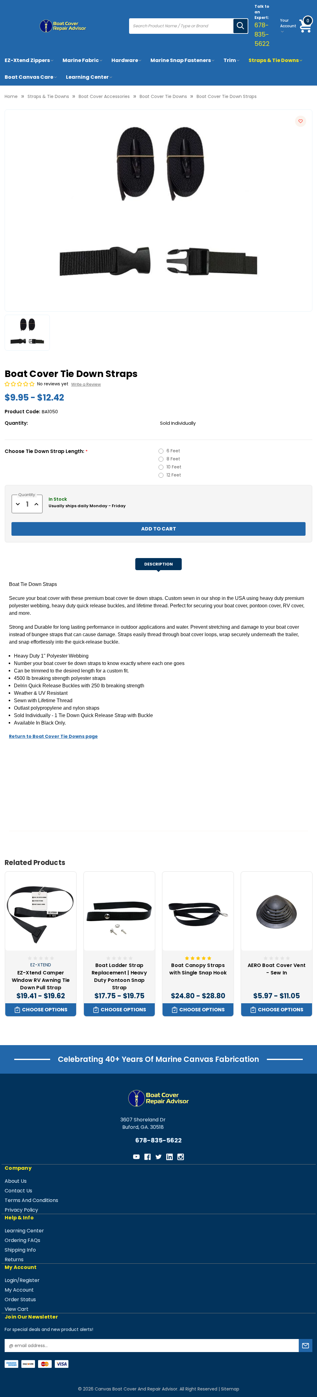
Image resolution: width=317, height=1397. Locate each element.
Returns (14, 1259)
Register (30, 1280)
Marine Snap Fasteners (180, 60)
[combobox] (181, 26)
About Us (16, 1181)
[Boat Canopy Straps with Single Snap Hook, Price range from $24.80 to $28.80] (197, 911)
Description (158, 564)
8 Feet (173, 459)
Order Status (20, 1299)
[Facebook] (147, 1157)
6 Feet (173, 451)
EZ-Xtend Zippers (27, 60)
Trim (230, 60)
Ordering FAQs (22, 1240)
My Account (19, 1289)
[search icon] (240, 26)
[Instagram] (180, 1157)
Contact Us (18, 1190)
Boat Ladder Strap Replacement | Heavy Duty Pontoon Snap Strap (119, 976)
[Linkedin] (169, 1157)
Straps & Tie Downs (274, 60)
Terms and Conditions (31, 1200)
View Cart (16, 1309)
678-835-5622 (262, 34)
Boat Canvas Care (29, 77)
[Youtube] (136, 1157)
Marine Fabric (81, 60)
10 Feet (174, 467)
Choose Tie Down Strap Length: (46, 451)
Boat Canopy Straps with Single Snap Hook (198, 969)
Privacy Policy (21, 1209)
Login (11, 1280)
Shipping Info (20, 1249)
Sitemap (230, 1389)
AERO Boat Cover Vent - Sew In (277, 969)
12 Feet (174, 475)
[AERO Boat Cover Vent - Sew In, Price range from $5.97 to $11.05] (276, 911)
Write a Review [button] (86, 384)
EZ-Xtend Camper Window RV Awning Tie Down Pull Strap (41, 980)
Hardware (124, 60)
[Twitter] (158, 1157)
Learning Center (87, 77)
